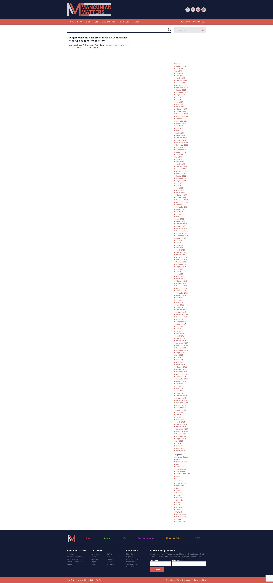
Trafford (179, 512)
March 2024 (180, 135)
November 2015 (182, 374)
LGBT (137, 22)
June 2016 (180, 357)
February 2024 (181, 138)
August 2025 (181, 95)
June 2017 (180, 329)
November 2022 (182, 173)
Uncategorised (181, 514)
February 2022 (181, 195)
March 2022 (180, 193)
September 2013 (182, 436)
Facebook (187, 9)
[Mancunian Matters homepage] (89, 9)
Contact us (198, 22)
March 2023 (180, 164)
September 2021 (182, 207)
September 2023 (182, 150)
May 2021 (179, 216)
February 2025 (181, 109)
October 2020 (181, 233)
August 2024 (181, 123)
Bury (177, 464)
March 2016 (180, 364)
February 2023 (181, 166)
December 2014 (182, 400)
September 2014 (182, 407)
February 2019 (181, 281)
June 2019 (180, 271)
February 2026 (181, 80)
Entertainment (109, 22)
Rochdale (179, 500)
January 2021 (181, 226)
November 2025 (182, 88)
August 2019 (181, 267)
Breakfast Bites (181, 462)
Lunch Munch (181, 483)
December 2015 (182, 372)
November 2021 (182, 202)
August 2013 (181, 439)
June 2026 (180, 71)
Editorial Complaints (74, 557)
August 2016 (181, 353)
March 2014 (180, 422)
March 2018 (180, 307)
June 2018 (180, 300)
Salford (178, 502)
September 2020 (182, 236)
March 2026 (180, 78)
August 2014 (181, 410)
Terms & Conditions (74, 562)
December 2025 (182, 85)
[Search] (203, 30)
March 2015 (180, 393)
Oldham (179, 490)
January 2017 (181, 341)
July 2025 (179, 97)
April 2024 (180, 133)
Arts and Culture (182, 457)
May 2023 (179, 159)
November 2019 (182, 259)
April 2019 (180, 276)
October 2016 (181, 348)
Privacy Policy (72, 559)
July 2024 (179, 126)
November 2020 (182, 231)
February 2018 (181, 310)
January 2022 (181, 197)
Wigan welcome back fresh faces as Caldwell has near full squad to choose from (98, 39)
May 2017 (179, 331)
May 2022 (179, 188)
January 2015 (181, 398)
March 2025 (180, 107)
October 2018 (181, 290)
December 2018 (182, 286)
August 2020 (181, 238)
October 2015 (181, 376)
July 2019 (179, 269)
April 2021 (180, 219)
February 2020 (181, 252)
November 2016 (182, 345)
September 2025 (182, 92)
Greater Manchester (183, 474)
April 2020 (180, 247)
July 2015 (179, 384)
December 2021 (182, 200)
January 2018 (181, 312)
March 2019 (180, 278)
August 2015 (181, 381)
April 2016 (180, 362)
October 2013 (181, 434)
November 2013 (182, 431)
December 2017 (182, 314)
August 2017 (181, 324)
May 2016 (179, 360)
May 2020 (179, 245)
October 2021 (181, 205)
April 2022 (180, 190)
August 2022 (181, 181)
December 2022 (182, 171)
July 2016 (179, 355)
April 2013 (180, 448)
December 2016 (182, 343)
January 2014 (181, 427)
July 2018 (179, 298)
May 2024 (179, 130)
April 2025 (180, 104)
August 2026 (181, 66)
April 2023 (180, 161)
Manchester (180, 486)
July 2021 (179, 212)
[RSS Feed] (169, 29)
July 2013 (179, 441)
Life (96, 22)
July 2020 (179, 240)
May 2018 (179, 302)
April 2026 (180, 76)
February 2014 (181, 424)
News (79, 22)
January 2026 (181, 83)
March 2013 (180, 450)
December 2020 (182, 228)
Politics (178, 495)
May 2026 (179, 73)
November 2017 (182, 317)
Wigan (178, 519)
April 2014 (180, 419)
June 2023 (180, 157)
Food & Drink (125, 22)
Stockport (179, 507)
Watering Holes (181, 517)
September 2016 (182, 350)
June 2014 (180, 415)
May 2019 (179, 274)
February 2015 (181, 395)
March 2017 (180, 336)
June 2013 (180, 443)
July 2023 (179, 154)
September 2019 (182, 264)
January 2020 (181, 255)
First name (154, 560)
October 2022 (181, 176)
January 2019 (181, 283)
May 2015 (179, 388)
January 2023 (181, 169)
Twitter (193, 9)
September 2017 (182, 322)
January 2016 (181, 369)
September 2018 (182, 293)
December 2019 (182, 257)
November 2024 (182, 116)
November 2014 (182, 403)
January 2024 (181, 140)
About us (185, 22)
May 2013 (179, 446)
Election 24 (180, 466)
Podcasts (179, 493)
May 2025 (179, 102)
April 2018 (180, 305)
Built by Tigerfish (96, 580)
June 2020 (180, 243)
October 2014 (181, 405)
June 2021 (180, 214)
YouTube (198, 9)
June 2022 (180, 185)
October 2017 (181, 319)
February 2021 (181, 224)
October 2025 (181, 90)
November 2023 (182, 145)
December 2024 (182, 114)
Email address (178, 560)
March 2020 (180, 250)
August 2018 (181, 295)
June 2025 (180, 99)
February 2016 (181, 367)
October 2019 (181, 262)
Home (71, 22)
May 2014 (179, 417)
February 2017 (181, 338)
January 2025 (181, 111)
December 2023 (182, 142)
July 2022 (179, 183)
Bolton (178, 459)
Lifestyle (179, 481)
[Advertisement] (190, 48)
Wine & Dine (180, 521)
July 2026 (179, 68)
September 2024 (182, 121)
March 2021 (180, 221)
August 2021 (181, 209)
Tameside (179, 509)
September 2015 (182, 379)
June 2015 (180, 386)
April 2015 (180, 391)
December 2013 (182, 429)
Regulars (179, 497)
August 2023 (181, 152)
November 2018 (182, 288)
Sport (88, 22)
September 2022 (182, 178)
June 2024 (180, 128)
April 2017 (180, 333)
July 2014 (179, 412)
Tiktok (203, 9)
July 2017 (179, 326)
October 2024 (181, 119)
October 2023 (181, 147)
